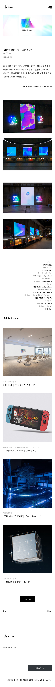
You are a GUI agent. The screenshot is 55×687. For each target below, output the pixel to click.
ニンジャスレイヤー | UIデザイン (20, 450)
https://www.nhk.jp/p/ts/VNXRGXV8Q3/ (37, 86)
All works (27, 599)
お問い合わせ (40, 668)
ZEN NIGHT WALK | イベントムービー (23, 516)
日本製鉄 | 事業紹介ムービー (18, 581)
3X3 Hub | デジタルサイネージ (19, 384)
